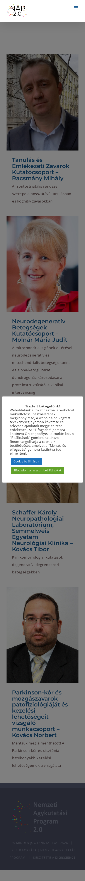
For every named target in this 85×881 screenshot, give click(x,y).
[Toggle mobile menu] (76, 7)
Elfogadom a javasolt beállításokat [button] (37, 470)
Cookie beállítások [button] (26, 461)
